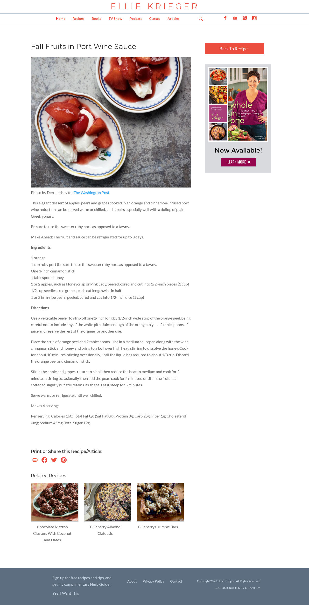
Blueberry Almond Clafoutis (105, 529)
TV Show (115, 18)
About (132, 581)
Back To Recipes (234, 48)
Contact (176, 581)
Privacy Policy (153, 581)
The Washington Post (91, 192)
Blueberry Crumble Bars (158, 526)
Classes (154, 18)
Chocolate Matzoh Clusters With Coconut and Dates (52, 533)
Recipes (78, 18)
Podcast (136, 18)
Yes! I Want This (65, 593)
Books (96, 18)
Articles (173, 18)
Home (60, 18)
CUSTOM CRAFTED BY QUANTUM (237, 588)
